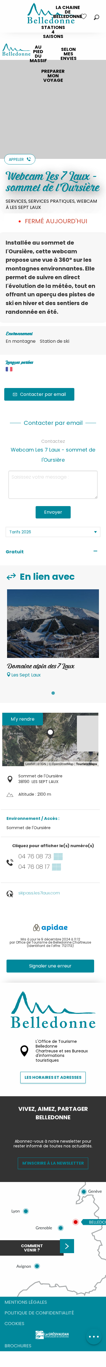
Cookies (14, 1323)
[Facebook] (48, 1127)
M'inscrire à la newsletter (53, 1163)
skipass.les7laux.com (39, 893)
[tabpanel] (53, 636)
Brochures (18, 1346)
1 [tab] (53, 693)
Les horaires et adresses (53, 1077)
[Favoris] (84, 16)
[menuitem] (68, 12)
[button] (96, 17)
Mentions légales (26, 1302)
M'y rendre (22, 719)
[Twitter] (57, 1127)
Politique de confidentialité (39, 1313)
